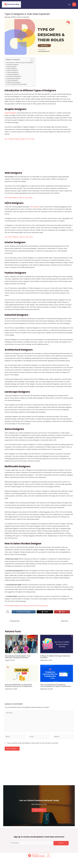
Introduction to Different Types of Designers (20, 62)
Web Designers (12, 66)
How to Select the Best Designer (17, 84)
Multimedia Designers (13, 82)
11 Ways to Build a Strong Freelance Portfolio (55, 657)
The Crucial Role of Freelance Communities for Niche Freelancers (55, 685)
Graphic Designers (13, 64)
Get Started (39, 810)
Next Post (65, 621)
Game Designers (12, 80)
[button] (31, 60)
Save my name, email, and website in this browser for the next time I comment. (32, 743)
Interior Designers (12, 70)
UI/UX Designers (12, 68)
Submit (61, 843)
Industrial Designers (13, 74)
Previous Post (13, 621)
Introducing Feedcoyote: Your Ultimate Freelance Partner (17, 657)
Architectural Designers (14, 76)
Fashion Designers (12, 72)
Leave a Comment (23, 17)
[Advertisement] (39, 155)
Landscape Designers (14, 78)
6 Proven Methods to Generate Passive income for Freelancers (18, 685)
